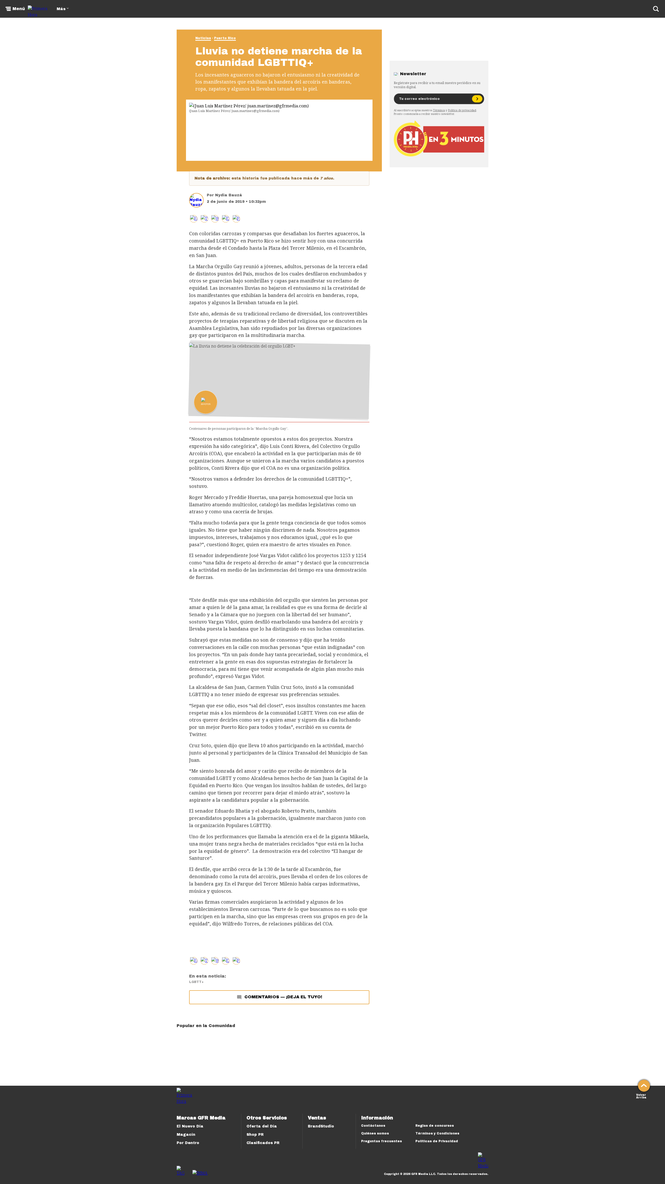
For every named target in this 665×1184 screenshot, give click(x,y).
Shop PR (255, 1135)
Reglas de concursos (434, 1125)
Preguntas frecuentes (381, 1141)
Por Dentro (188, 1143)
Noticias (203, 38)
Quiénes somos (375, 1133)
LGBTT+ (196, 982)
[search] (656, 9)
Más (61, 9)
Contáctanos (373, 1125)
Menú (18, 9)
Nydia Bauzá (228, 195)
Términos (439, 110)
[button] (204, 219)
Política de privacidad (462, 110)
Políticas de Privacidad (436, 1141)
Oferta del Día (262, 1126)
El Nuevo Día (190, 1126)
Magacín (186, 1135)
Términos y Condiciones (437, 1133)
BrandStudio (321, 1126)
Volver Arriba (641, 1095)
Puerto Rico (225, 38)
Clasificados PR (263, 1143)
